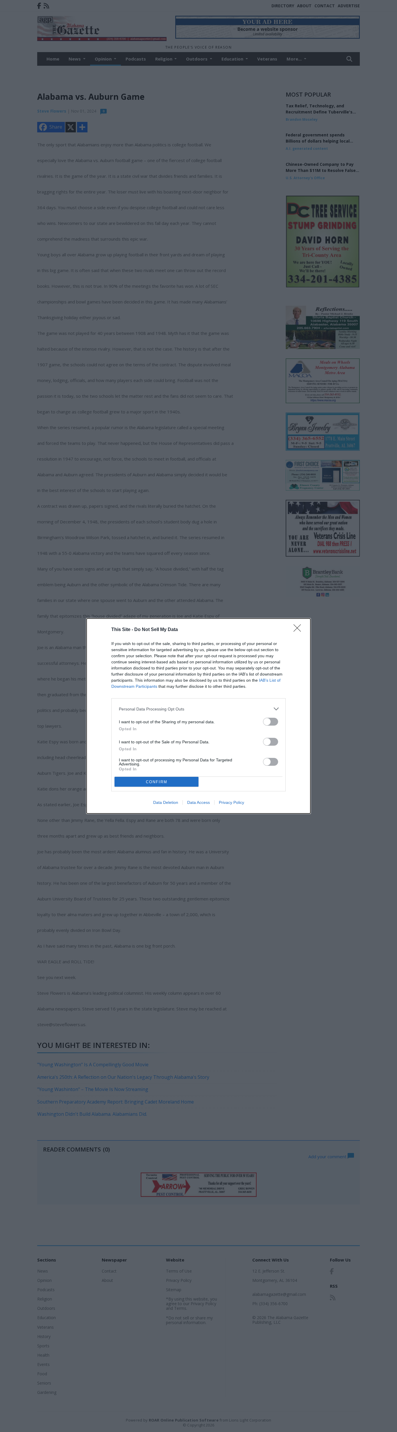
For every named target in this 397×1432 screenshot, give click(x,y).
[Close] (299, 629)
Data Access (198, 802)
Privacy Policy (231, 802)
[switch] (270, 722)
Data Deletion (165, 802)
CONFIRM (156, 782)
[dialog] (198, 716)
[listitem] (198, 709)
